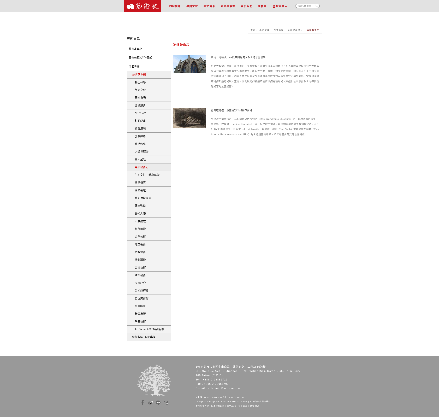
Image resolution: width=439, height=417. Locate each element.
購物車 (262, 6)
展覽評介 (139, 282)
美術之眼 (139, 90)
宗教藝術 (139, 252)
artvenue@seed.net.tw (224, 388)
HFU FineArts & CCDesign (236, 402)
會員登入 (282, 6)
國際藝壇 (139, 190)
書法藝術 (139, 267)
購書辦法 (254, 406)
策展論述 (139, 221)
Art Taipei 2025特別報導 (148, 329)
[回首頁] (142, 5)
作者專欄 (279, 30)
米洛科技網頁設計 (262, 402)
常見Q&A (231, 406)
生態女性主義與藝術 (145, 174)
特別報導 (139, 82)
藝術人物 (139, 213)
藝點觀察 (139, 144)
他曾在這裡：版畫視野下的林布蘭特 (231, 110)
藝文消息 (209, 6)
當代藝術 (139, 228)
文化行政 (139, 113)
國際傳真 (139, 182)
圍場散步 (139, 105)
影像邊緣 (139, 136)
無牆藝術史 (140, 167)
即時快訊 (175, 6)
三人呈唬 (139, 159)
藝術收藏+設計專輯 (140, 57)
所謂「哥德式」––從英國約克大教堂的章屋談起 (238, 57)
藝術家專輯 (135, 49)
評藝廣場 (139, 128)
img (143, 402)
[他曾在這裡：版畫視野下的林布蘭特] (189, 117)
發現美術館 (140, 298)
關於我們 (246, 6)
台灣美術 (139, 236)
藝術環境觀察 (141, 198)
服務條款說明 (218, 406)
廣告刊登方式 (202, 406)
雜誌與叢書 (228, 6)
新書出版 (139, 313)
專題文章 (192, 6)
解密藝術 (139, 321)
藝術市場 (139, 97)
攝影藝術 (139, 259)
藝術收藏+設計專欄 (144, 337)
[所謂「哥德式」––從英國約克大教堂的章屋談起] (189, 63)
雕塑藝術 (139, 244)
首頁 (253, 30)
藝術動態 (139, 205)
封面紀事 (139, 120)
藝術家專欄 (294, 30)
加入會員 (243, 406)
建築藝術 (139, 275)
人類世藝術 (140, 151)
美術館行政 (140, 290)
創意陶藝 (139, 306)
